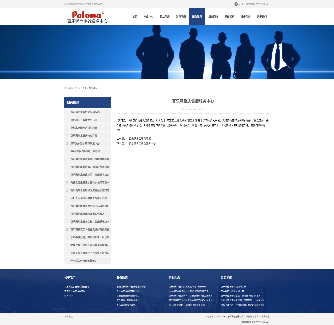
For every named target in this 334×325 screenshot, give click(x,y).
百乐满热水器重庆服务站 (128, 291)
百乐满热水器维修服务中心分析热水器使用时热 (89, 207)
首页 (134, 16)
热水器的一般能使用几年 (83, 120)
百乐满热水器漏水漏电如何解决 (87, 213)
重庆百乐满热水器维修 (74, 291)
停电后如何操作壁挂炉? (83, 260)
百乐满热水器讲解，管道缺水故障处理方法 (89, 167)
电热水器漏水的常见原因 (83, 127)
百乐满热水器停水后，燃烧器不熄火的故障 (89, 175)
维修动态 (245, 16)
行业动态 (165, 16)
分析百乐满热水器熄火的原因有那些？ (88, 199)
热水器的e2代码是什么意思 (85, 151)
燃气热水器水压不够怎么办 (85, 143)
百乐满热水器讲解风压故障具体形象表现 (89, 160)
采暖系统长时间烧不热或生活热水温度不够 (89, 253)
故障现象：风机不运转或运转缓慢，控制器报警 (89, 246)
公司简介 (68, 296)
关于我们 (262, 16)
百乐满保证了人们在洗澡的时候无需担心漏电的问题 (89, 230)
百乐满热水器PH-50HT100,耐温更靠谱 (187, 305)
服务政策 (197, 16)
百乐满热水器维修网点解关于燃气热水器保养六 (89, 191)
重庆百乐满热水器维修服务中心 (131, 287)
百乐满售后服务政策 (140, 138)
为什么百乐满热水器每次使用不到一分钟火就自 (89, 183)
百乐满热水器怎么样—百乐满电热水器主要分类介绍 (89, 222)
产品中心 (148, 16)
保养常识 (229, 16)
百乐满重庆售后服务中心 (142, 143)
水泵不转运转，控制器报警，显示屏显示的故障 (89, 238)
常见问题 (181, 16)
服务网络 (213, 16)
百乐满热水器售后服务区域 (76, 287)
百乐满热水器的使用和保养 (85, 112)
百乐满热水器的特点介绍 (83, 135)
